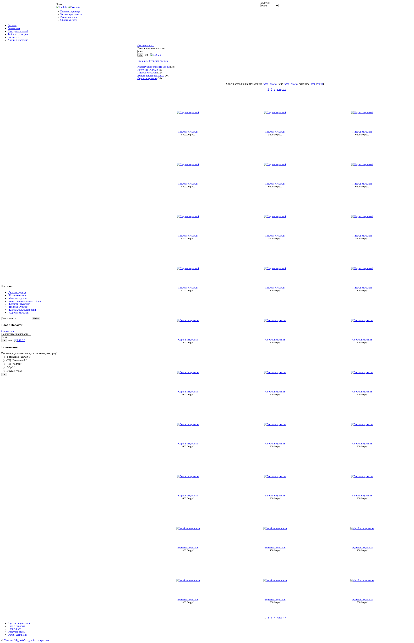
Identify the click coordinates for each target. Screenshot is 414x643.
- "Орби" (11, 367)
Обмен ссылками (17, 634)
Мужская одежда (17, 298)
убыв (273, 83)
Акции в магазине (18, 40)
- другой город (14, 371)
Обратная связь (68, 20)
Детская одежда (17, 292)
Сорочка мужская (18, 312)
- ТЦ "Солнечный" (16, 360)
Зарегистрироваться (71, 14)
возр (265, 83)
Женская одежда (17, 295)
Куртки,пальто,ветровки (22, 309)
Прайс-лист (14, 629)
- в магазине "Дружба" (18, 356)
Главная (12, 25)
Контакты (13, 37)
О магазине (14, 28)
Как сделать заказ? (18, 31)
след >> (281, 89)
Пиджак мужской (18, 306)
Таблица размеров (18, 34)
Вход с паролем (68, 17)
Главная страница (70, 11)
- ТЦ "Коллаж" (14, 363)
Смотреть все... (9, 331)
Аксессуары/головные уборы (25, 301)
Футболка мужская (188, 547)
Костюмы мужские (19, 304)
